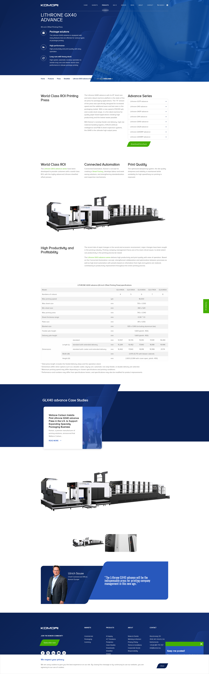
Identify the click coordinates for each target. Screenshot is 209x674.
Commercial (88, 636)
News (132, 5)
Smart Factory (98, 171)
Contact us (206, 306)
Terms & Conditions (135, 645)
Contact (150, 5)
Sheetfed (109, 651)
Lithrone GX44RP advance (140, 137)
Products (105, 5)
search (161, 5)
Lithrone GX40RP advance (140, 132)
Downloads (110, 648)
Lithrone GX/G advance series (55, 169)
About (140, 5)
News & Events (133, 636)
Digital (108, 654)
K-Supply (109, 636)
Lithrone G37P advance (139, 101)
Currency (87, 642)
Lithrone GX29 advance (139, 127)
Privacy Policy (133, 642)
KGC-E (115, 5)
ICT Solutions (111, 639)
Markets (95, 5)
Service (123, 5)
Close (162, 666)
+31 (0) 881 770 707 (156, 645)
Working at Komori (134, 639)
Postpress (109, 642)
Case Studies (110, 645)
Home (86, 5)
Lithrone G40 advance (138, 107)
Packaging (88, 639)
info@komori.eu (155, 648)
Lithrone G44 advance (138, 117)
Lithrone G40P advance (139, 112)
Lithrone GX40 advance (139, 122)
